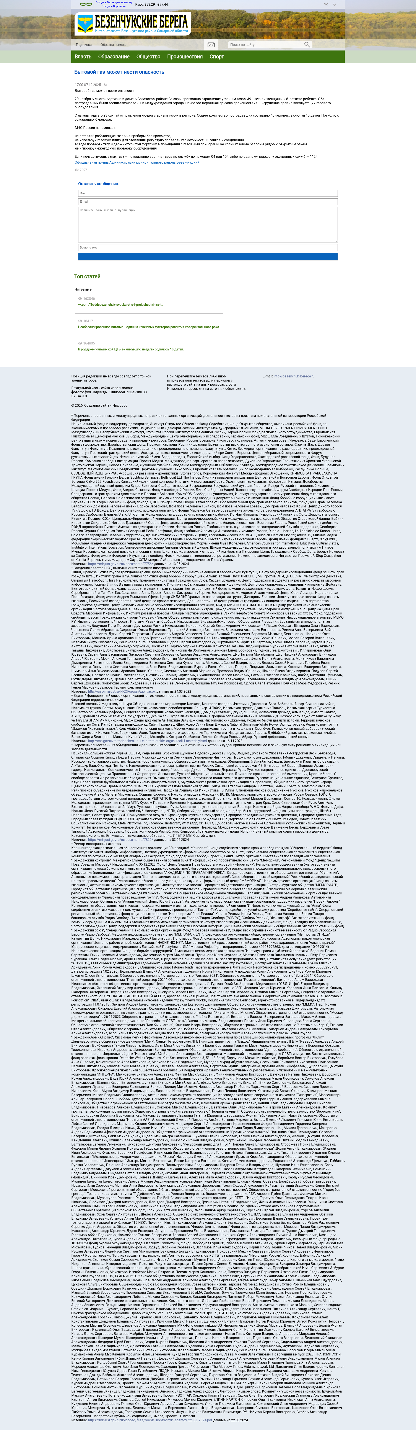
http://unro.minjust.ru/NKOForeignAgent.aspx (122, 691)
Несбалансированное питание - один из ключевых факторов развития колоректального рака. (149, 327)
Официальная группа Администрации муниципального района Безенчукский (137, 162)
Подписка (84, 45)
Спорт (217, 57)
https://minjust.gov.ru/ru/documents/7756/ (120, 564)
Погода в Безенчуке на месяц (114, 2)
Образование (114, 57)
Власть (83, 57)
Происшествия (185, 57)
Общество (148, 57)
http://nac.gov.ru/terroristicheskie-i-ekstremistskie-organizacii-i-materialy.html (147, 741)
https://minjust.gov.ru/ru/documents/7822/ (120, 840)
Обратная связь (113, 45)
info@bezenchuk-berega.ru (294, 376)
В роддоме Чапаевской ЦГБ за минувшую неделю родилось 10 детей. (131, 349)
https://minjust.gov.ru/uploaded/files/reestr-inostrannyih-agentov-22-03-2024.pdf (150, 1420)
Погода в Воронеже (114, 6)
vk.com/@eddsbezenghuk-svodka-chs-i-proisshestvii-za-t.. (120, 305)
